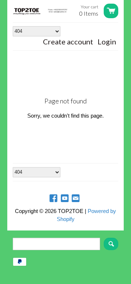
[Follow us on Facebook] (54, 198)
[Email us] (76, 198)
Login (107, 41)
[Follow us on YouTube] (65, 198)
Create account (68, 41)
